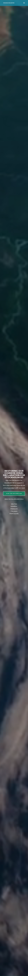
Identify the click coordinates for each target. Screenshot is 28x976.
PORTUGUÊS (14, 514)
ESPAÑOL (14, 506)
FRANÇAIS (14, 509)
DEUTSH (14, 504)
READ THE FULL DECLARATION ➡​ (14, 499)
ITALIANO (14, 511)
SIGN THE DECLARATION (14, 493)
